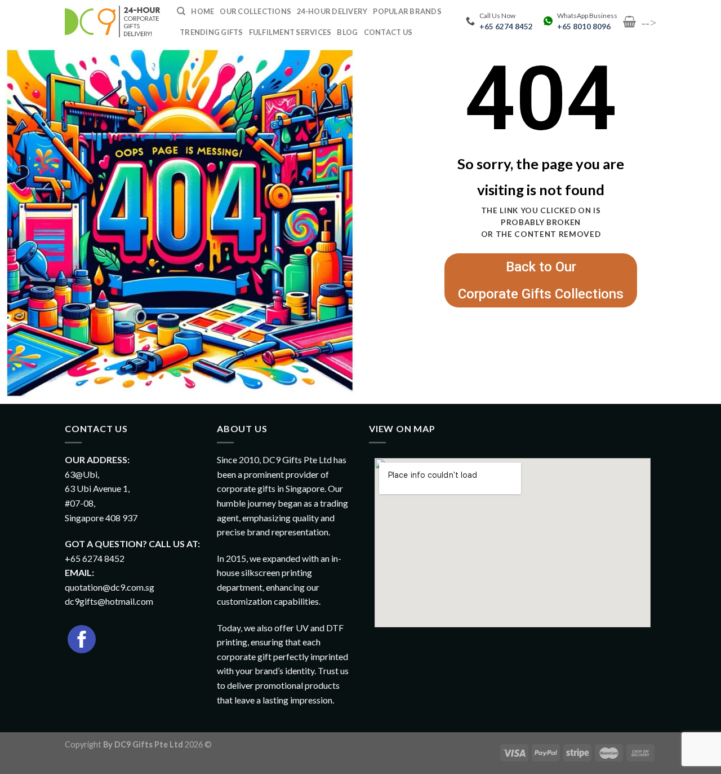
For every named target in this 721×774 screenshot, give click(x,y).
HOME (202, 11)
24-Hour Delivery (332, 11)
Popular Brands (407, 11)
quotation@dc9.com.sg (109, 587)
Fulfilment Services (290, 32)
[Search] (181, 11)
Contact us (388, 32)
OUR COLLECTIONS (255, 11)
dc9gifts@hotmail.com (109, 601)
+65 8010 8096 (584, 26)
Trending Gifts (211, 32)
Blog (347, 32)
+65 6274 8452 (506, 26)
